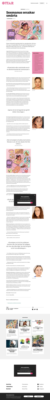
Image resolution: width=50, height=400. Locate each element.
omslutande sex (16, 308)
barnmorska (7, 308)
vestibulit (11, 309)
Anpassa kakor (39, 396)
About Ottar (24, 388)
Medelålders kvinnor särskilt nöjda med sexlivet (25, 330)
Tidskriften (9, 386)
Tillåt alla (28, 396)
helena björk (11, 308)
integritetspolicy (29, 371)
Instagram (41, 388)
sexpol (8, 309)
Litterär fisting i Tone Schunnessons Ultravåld (12, 351)
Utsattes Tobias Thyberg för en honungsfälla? (12, 331)
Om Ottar (8, 384)
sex (6, 309)
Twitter (41, 386)
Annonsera (24, 386)
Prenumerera (25, 384)
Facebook (41, 384)
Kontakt (8, 388)
